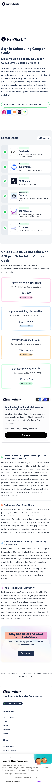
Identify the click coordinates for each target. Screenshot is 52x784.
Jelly (5, 721)
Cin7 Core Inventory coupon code (16, 673)
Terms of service (9, 750)
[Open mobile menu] (49, 4)
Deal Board (26, 653)
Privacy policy (9, 746)
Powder (6, 734)
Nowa (5, 725)
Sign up (26, 435)
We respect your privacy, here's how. (14, 774)
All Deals (37, 673)
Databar (6, 729)
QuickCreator (8, 717)
